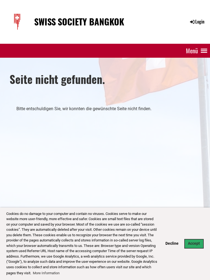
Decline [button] (172, 243)
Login (200, 21)
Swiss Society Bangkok (79, 22)
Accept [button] (194, 243)
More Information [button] (46, 273)
